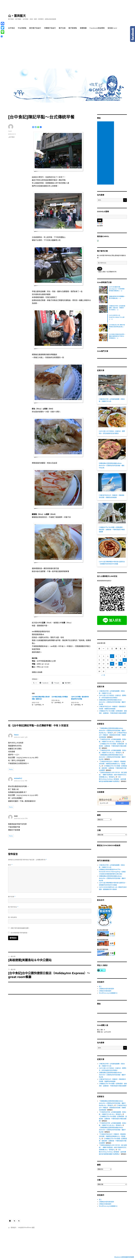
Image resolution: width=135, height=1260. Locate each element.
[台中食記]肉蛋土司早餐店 (59, 697)
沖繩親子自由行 (50, 28)
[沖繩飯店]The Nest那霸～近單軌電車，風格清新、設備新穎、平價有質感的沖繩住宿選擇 (113, 746)
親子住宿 (62, 28)
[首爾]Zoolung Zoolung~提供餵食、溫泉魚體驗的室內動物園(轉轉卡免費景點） (112, 779)
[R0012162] (61, 437)
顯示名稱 (11, 897)
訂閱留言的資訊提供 (105, 991)
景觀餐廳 (83, 28)
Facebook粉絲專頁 (97, 28)
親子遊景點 (72, 28)
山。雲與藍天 (17, 16)
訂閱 (99, 269)
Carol (10, 131)
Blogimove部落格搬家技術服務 (124, 1257)
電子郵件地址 (13, 907)
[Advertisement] (68, 51)
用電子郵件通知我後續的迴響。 (20, 928)
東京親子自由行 (35, 28)
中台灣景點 (22, 28)
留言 (10, 865)
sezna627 (18, 778)
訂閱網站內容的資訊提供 (106, 989)
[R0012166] (61, 211)
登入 (100, 986)
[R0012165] (61, 329)
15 (124, 660)
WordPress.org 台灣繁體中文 (108, 993)
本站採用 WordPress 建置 (26, 1227)
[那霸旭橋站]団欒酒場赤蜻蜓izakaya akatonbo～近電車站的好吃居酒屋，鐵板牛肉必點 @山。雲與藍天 (112, 730)
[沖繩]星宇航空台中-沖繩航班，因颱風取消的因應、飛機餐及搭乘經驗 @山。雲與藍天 (112, 764)
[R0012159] (61, 383)
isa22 (16, 735)
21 (120, 664)
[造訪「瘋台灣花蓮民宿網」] (112, 953)
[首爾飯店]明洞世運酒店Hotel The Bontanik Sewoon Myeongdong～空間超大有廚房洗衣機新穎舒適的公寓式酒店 (112, 872)
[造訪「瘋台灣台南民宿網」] (112, 933)
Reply (11, 769)
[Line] (2, 32)
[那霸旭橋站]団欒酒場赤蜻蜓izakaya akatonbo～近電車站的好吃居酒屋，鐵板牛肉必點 (112, 702)
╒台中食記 (11, 137)
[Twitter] (2, 28)
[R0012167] (61, 151)
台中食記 (11, 28)
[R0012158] (61, 266)
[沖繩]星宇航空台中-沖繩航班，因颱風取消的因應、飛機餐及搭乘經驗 (113, 735)
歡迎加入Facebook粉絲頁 (108, 845)
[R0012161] (61, 597)
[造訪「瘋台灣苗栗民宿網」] (112, 943)
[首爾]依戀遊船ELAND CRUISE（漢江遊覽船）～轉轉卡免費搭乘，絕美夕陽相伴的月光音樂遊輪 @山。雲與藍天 (113, 775)
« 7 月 (103, 675)
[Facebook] (2, 23)
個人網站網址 (12, 917)
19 (112, 664)
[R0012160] (61, 488)
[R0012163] (61, 543)
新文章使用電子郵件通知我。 (19, 933)
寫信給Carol (112, 28)
